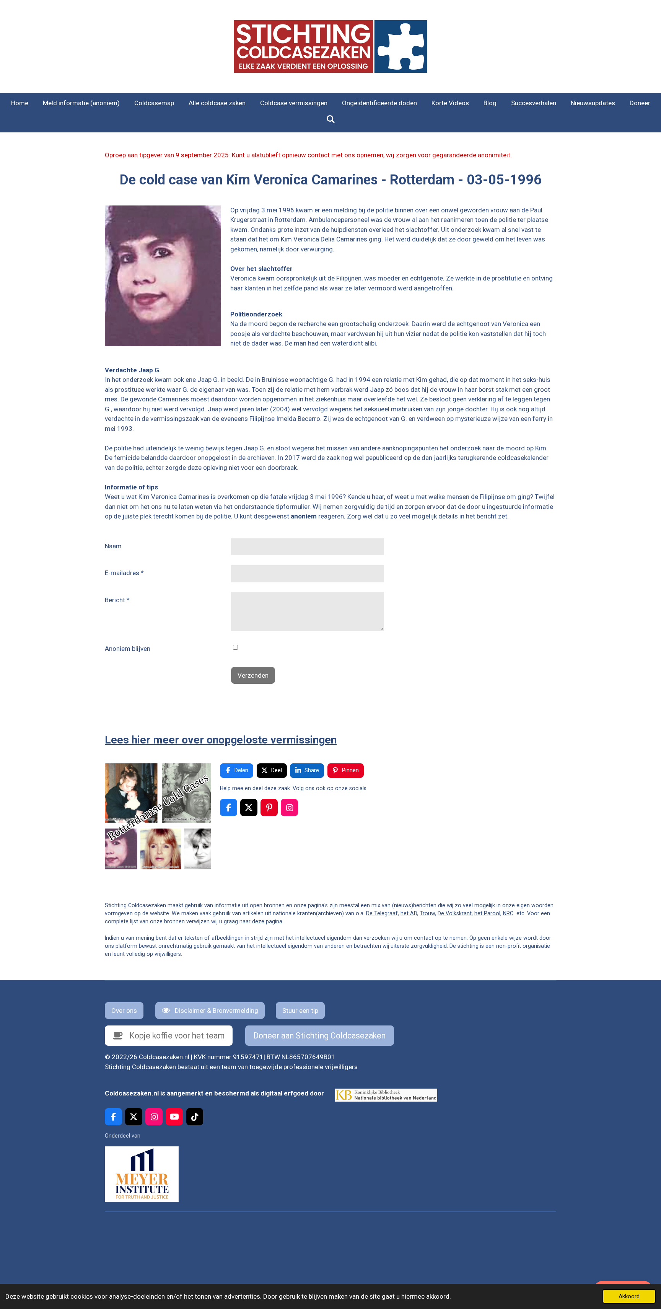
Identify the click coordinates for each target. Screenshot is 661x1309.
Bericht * (117, 600)
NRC (508, 913)
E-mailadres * (124, 573)
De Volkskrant (455, 913)
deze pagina (267, 921)
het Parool (487, 913)
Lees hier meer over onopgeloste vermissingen (221, 740)
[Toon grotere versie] (163, 276)
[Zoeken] (330, 119)
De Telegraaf (382, 913)
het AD (409, 913)
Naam (113, 546)
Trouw (427, 913)
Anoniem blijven (127, 648)
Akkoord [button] (629, 1296)
